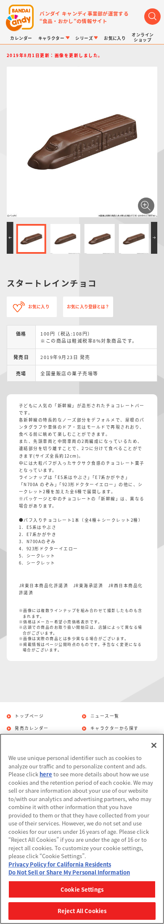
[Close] (154, 745)
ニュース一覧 (104, 716)
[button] (10, 238)
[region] (82, 829)
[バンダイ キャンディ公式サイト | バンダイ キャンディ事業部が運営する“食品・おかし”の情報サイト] (20, 18)
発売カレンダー (32, 728)
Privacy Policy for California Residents (59, 864)
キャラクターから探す (114, 728)
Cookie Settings (82, 889)
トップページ (29, 716)
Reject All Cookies (82, 911)
